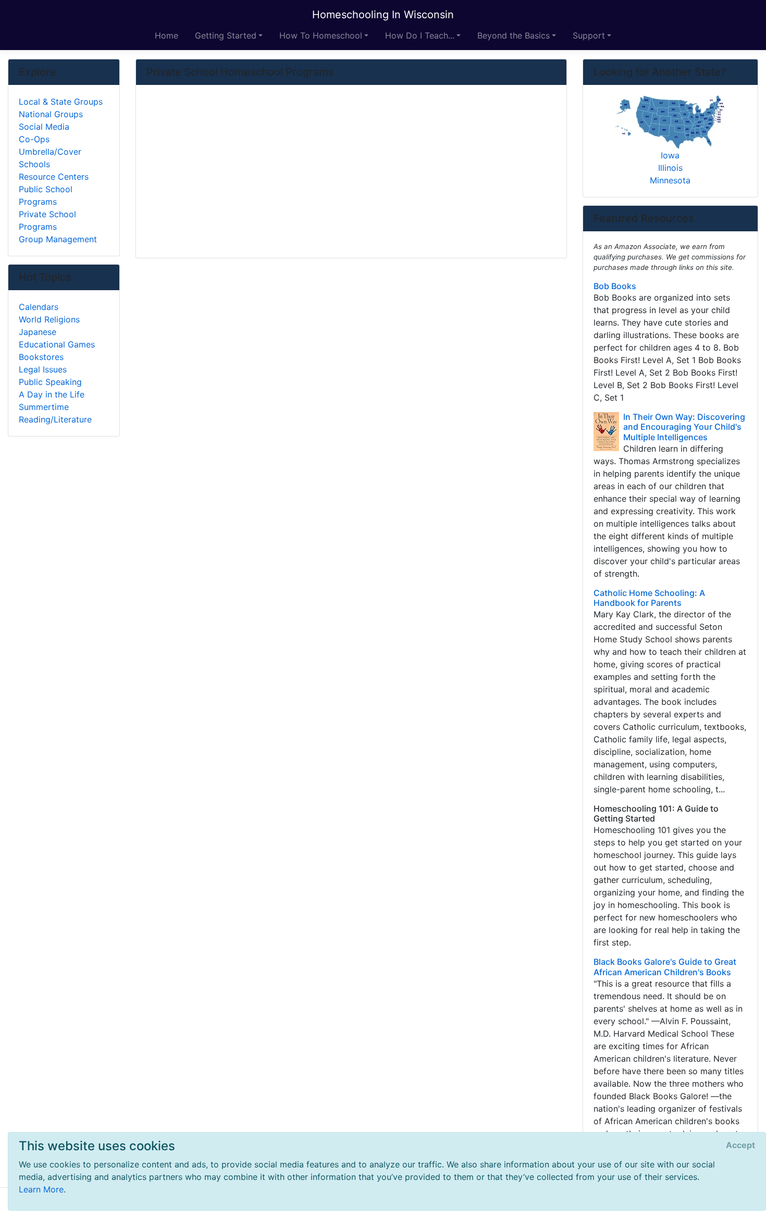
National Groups (51, 114)
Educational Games (57, 344)
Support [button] (589, 35)
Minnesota (670, 180)
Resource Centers (54, 176)
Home (166, 35)
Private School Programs (47, 220)
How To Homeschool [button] (320, 35)
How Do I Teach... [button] (419, 35)
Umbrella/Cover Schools (50, 157)
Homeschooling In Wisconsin (383, 14)
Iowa (670, 155)
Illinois (670, 168)
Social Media (44, 126)
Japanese (37, 332)
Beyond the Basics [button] (513, 35)
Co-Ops (34, 139)
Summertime (44, 407)
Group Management (58, 239)
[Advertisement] (351, 172)
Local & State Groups (61, 101)
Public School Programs (45, 195)
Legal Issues (43, 369)
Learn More (41, 1189)
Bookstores (41, 357)
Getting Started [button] (225, 35)
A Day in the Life (51, 394)
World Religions (49, 319)
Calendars (38, 307)
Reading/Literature (55, 419)
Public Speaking (50, 382)
